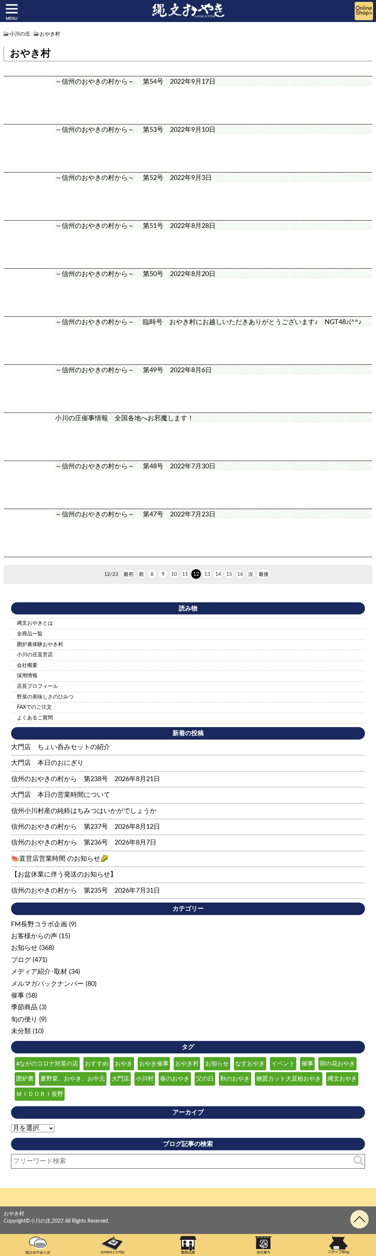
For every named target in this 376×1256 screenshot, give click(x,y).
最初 (128, 574)
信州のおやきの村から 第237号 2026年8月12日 (85, 827)
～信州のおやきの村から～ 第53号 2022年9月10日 (135, 130)
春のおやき (174, 1079)
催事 (17, 995)
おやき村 (187, 1064)
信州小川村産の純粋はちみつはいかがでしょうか (83, 811)
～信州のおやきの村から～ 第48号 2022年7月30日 (135, 466)
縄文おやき (342, 1079)
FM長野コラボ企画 (39, 924)
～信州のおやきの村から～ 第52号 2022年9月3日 (133, 178)
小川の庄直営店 (35, 654)
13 (207, 574)
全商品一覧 (30, 633)
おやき (124, 1064)
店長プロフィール (37, 686)
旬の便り (24, 1019)
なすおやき (250, 1064)
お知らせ (24, 948)
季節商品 (24, 1007)
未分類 (21, 1031)
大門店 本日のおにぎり (47, 763)
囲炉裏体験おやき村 (40, 644)
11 (185, 574)
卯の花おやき (337, 1064)
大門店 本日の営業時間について (60, 795)
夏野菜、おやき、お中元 (72, 1079)
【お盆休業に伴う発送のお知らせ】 (64, 874)
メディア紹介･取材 (39, 972)
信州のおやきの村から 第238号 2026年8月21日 (85, 779)
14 (218, 574)
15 (229, 574)
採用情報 (27, 675)
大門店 (120, 1079)
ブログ (21, 960)
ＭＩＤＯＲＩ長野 (39, 1094)
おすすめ (96, 1064)
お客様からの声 (34, 936)
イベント (283, 1064)
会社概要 (27, 665)
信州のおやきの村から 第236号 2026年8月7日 (83, 842)
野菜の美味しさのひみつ (45, 697)
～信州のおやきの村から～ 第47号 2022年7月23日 (135, 514)
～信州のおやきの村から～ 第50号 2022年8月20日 (135, 274)
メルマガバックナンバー (47, 984)
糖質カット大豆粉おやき (288, 1079)
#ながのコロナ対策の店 (47, 1064)
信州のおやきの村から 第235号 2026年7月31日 (85, 890)
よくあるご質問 (35, 717)
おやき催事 (154, 1064)
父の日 (205, 1079)
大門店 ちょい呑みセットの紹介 (60, 747)
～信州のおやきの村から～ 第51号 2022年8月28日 (135, 226)
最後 (263, 574)
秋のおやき (235, 1079)
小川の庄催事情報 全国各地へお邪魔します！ (124, 418)
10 (174, 574)
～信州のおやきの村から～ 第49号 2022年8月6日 (133, 370)
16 (240, 574)
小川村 (144, 1079)
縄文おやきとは (35, 623)
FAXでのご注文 (34, 707)
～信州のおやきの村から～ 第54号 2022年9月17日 (135, 82)
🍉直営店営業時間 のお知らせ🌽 (59, 859)
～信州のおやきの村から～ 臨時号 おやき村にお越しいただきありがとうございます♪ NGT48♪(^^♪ (208, 322)
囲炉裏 (25, 1079)
